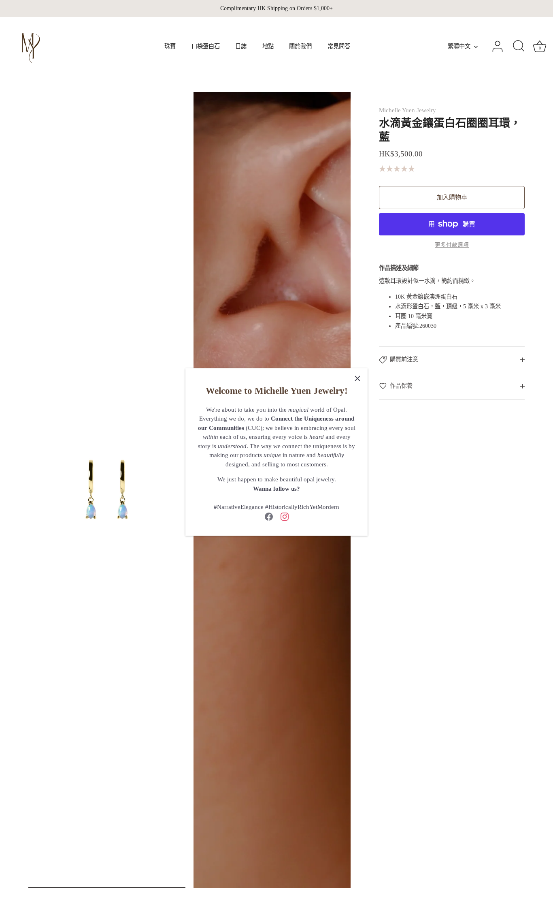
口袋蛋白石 (205, 46)
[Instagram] (285, 516)
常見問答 (339, 46)
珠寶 (170, 46)
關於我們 (300, 46)
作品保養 (401, 386)
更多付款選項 (452, 245)
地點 (268, 46)
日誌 (241, 46)
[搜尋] (518, 47)
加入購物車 (452, 197)
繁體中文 (459, 46)
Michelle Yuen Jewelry (407, 110)
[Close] (357, 378)
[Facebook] (269, 516)
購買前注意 (404, 359)
